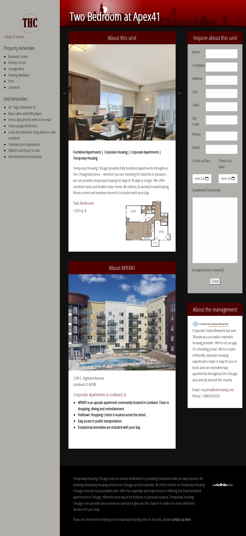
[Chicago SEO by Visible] (222, 484)
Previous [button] (64, 92)
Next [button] (179, 92)
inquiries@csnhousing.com (217, 389)
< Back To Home (14, 36)
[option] (122, 92)
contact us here (181, 519)
